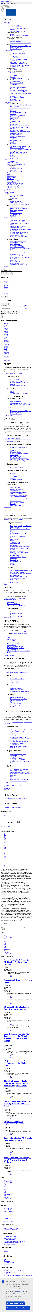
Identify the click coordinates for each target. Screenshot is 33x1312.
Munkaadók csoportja (15, 201)
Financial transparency (9, 1239)
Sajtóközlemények (11, 176)
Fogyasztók (13, 111)
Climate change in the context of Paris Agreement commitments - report (17, 1103)
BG (5, 835)
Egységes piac (13, 137)
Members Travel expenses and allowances (14, 1241)
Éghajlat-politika (14, 106)
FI (4, 860)
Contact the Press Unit (12, 186)
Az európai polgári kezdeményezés (19, 90)
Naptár (5, 159)
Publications (7, 789)
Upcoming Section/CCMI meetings (16, 164)
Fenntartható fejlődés (15, 140)
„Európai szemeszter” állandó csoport (19, 255)
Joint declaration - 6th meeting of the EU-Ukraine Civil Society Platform (17, 1160)
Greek (5, 329)
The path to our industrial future (18, 91)
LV (5, 851)
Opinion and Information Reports (12, 785)
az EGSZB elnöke (15, 25)
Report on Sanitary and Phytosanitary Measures (14, 1122)
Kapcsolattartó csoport (16, 254)
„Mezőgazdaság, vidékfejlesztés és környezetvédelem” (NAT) (19, 232)
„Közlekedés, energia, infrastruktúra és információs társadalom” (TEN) (20, 227)
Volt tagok (12, 196)
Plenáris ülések (11, 161)
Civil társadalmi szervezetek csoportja (19, 204)
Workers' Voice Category (16, 207)
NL (5, 856)
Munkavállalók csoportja (16, 202)
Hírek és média (7, 173)
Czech (5, 325)
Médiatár (9, 189)
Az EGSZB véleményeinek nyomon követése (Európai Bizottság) (19, 65)
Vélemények (13, 56)
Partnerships (13, 99)
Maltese (6, 347)
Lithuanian (6, 344)
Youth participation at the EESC (18, 153)
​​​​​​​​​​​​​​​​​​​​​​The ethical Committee (16, 49)
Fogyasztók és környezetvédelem (18, 208)
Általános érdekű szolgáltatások (18, 136)
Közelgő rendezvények (16, 168)
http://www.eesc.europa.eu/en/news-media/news (16, 632)
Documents (7, 788)
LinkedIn (6, 281)
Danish (5, 326)
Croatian (6, 340)
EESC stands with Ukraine (17, 97)
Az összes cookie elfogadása (15, 1303)
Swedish (6, 357)
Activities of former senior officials (12, 1242)
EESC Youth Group (15, 261)
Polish (5, 350)
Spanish (6, 332)
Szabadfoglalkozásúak (16, 213)
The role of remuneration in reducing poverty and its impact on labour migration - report (17, 1083)
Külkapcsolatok (14, 124)
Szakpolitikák (7, 102)
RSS (2, 828)
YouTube (6, 294)
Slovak (5, 355)
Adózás (12, 142)
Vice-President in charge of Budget (19, 28)
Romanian (6, 353)
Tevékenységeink (8, 50)
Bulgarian (6, 324)
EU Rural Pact (14, 158)
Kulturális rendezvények (16, 171)
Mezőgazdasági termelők (16, 210)
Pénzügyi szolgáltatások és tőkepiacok (20, 125)
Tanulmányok (13, 75)
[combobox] (16, 925)
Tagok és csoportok (9, 192)
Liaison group (7, 1272)
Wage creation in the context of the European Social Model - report (16, 1063)
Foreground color (5, 305)
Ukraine (6, 266)
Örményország (9, 798)
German (6, 328)
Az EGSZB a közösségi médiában (15, 185)
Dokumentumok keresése (16, 69)
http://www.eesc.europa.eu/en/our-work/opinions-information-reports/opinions (16, 437)
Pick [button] (26, 305)
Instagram (6, 282)
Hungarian (6, 341)
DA (5, 838)
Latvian (6, 346)
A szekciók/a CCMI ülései (13, 162)
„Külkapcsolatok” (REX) (16, 235)
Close (17, 311)
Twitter (6, 285)
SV (5, 866)
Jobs (5, 1259)
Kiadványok (13, 72)
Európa (26, 798)
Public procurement (9, 1262)
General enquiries (8, 1211)
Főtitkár (12, 34)
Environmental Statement (10, 1229)
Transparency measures (10, 1236)
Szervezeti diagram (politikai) (17, 31)
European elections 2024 (16, 83)
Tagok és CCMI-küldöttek (17, 195)
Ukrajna (23, 798)
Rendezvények (14, 170)
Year (2, 927)
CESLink (6, 1273)
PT (4, 859)
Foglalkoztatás (14, 118)
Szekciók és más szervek (10, 217)
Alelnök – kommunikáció (16, 26)
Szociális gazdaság (15, 214)
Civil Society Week (15, 81)
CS (4, 837)
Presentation (16, 86)
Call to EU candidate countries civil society (21, 146)
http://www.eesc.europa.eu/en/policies (14, 519)
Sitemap (6, 1251)
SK (5, 863)
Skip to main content (6, 1)
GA (5, 847)
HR (5, 848)
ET (4, 842)
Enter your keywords (6, 270)
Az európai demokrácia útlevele (18, 87)
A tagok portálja (14, 198)
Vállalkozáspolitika (15, 121)
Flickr (5, 288)
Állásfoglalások (14, 60)
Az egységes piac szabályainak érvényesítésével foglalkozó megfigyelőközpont (18, 242)
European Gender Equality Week (18, 152)
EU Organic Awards (15, 96)
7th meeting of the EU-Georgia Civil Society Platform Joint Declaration (16, 962)
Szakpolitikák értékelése (16, 78)
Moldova (18, 798)
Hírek (8, 174)
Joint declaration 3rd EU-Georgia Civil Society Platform (18, 1139)
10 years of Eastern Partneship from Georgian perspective (16, 1008)
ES (4, 834)
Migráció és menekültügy (16, 133)
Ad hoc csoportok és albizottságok (19, 253)
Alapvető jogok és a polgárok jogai (19, 127)
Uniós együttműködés (15, 40)
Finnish (6, 335)
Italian (5, 343)
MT (5, 854)
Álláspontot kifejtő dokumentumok (19, 59)
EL (4, 845)
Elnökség (12, 29)
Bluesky (6, 287)
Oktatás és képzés (14, 117)
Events (5, 786)
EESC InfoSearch (8, 1221)
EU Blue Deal (13, 155)
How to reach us (8, 1208)
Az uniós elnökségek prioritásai (18, 41)
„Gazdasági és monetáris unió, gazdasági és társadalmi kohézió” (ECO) (21, 221)
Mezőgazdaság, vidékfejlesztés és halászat (20, 105)
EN (5, 840)
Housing (12, 128)
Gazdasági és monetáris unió (17, 115)
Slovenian (6, 356)
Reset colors (12, 311)
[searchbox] (16, 925)
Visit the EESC (8, 1210)
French (5, 337)
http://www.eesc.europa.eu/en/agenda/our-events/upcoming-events (14, 598)
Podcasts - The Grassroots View (15, 183)
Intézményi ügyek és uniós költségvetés (20, 131)
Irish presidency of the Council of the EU (20, 43)
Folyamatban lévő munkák (17, 62)
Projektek (12, 77)
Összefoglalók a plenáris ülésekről (18, 63)
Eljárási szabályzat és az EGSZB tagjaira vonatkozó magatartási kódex (20, 46)
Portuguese (6, 352)
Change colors (4, 304)
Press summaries (11, 177)
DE (5, 841)
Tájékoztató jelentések (15, 57)
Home (5, 815)
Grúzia (14, 798)
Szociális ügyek (14, 139)
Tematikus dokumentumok (17, 74)
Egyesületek (13, 211)
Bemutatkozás (7, 22)
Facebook (6, 284)
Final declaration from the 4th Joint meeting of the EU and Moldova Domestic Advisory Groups (16, 1037)
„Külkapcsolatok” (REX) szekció (13, 807)
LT (4, 853)
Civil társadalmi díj (15, 84)
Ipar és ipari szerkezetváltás (17, 130)
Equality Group (14, 260)
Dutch (5, 349)
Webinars (12, 167)
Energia (12, 120)
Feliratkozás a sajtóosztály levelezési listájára (18, 187)
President (6, 190)
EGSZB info (10, 179)
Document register (8, 1218)
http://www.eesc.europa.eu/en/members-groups (16, 672)
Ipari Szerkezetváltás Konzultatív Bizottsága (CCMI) (18, 237)
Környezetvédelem (15, 122)
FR (4, 844)
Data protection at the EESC (11, 1228)
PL (4, 857)
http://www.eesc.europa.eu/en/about (13, 373)
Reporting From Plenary (13, 180)
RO (5, 862)
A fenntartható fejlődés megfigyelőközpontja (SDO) (17, 246)
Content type (4, 923)
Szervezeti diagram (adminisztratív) (19, 35)
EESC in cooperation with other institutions (15, 1271)
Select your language (6, 313)
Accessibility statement (9, 1244)
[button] (6, 826)
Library (6, 1219)
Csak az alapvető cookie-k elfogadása (18, 1308)
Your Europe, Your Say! (16, 88)
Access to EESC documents (11, 1238)
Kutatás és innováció (15, 134)
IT (4, 850)
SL (4, 865)
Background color (5, 308)
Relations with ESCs (15, 100)
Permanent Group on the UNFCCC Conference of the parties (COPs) (19, 263)
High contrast (4, 296)
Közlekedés (13, 143)
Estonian (6, 334)
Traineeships (7, 1261)
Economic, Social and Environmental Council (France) (18, 1275)
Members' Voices (11, 182)
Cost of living (13, 156)
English (6, 331)
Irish (5, 338)
